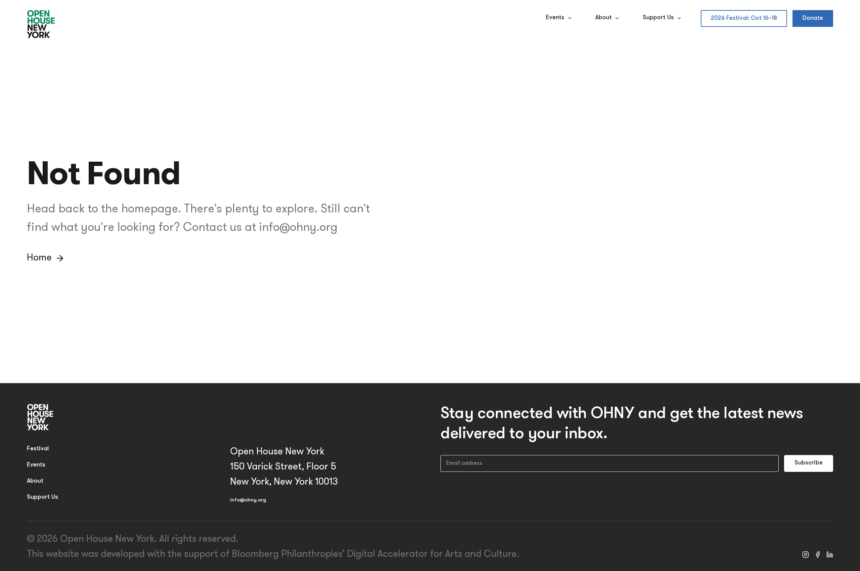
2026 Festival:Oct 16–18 (744, 18)
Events (555, 18)
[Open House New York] (41, 24)
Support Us (658, 18)
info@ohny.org (248, 500)
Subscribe (808, 463)
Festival (38, 449)
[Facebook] (817, 554)
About (603, 18)
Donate (813, 18)
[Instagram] (805, 554)
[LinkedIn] (829, 554)
